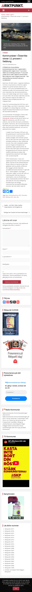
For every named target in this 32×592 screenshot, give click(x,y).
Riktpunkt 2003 (9, 559)
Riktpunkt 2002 (9, 561)
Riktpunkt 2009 (9, 546)
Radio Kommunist (12, 410)
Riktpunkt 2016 (9, 531)
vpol (15, 197)
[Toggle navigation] (3, 10)
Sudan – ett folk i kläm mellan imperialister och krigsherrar (13, 206)
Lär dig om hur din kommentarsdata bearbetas (14, 288)
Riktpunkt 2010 (9, 544)
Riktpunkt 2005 (9, 555)
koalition (5, 99)
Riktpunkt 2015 (9, 533)
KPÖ (20, 195)
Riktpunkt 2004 (9, 557)
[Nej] (30, 585)
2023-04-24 (6, 64)
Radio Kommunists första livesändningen (15, 413)
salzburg (7, 197)
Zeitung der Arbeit (8, 118)
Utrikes (5, 53)
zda (18, 197)
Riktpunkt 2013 (9, 537)
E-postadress (7, 256)
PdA (4, 197)
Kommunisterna (13, 195)
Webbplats (6, 264)
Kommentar (7, 228)
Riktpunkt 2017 (9, 529)
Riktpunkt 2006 (9, 552)
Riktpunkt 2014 (9, 535)
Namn (5, 249)
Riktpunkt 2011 (9, 542)
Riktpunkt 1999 (9, 568)
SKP (12, 197)
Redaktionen (12, 64)
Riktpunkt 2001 (9, 563)
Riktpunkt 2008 (9, 548)
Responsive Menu (29, 1)
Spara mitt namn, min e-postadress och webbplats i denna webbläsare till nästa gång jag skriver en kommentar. (15, 275)
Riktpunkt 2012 (9, 540)
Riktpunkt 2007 (9, 550)
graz (7, 195)
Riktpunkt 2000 (9, 565)
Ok (16, 588)
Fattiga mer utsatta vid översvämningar (16, 212)
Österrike (24, 195)
